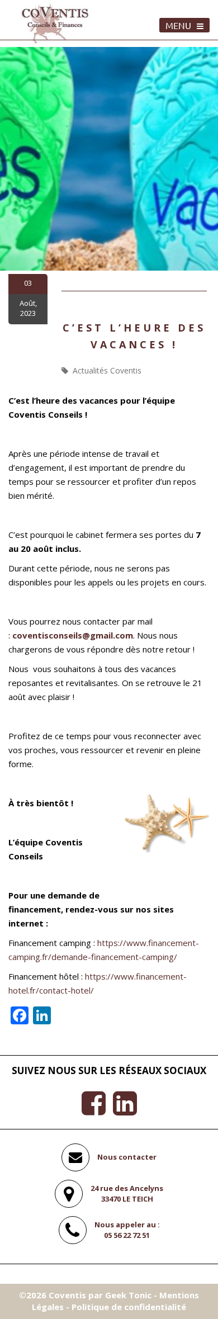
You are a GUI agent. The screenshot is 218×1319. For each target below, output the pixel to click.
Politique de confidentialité (129, 1306)
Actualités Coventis (107, 370)
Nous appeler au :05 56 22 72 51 (127, 1229)
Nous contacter (127, 1157)
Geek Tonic (128, 1295)
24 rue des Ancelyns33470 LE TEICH (127, 1193)
